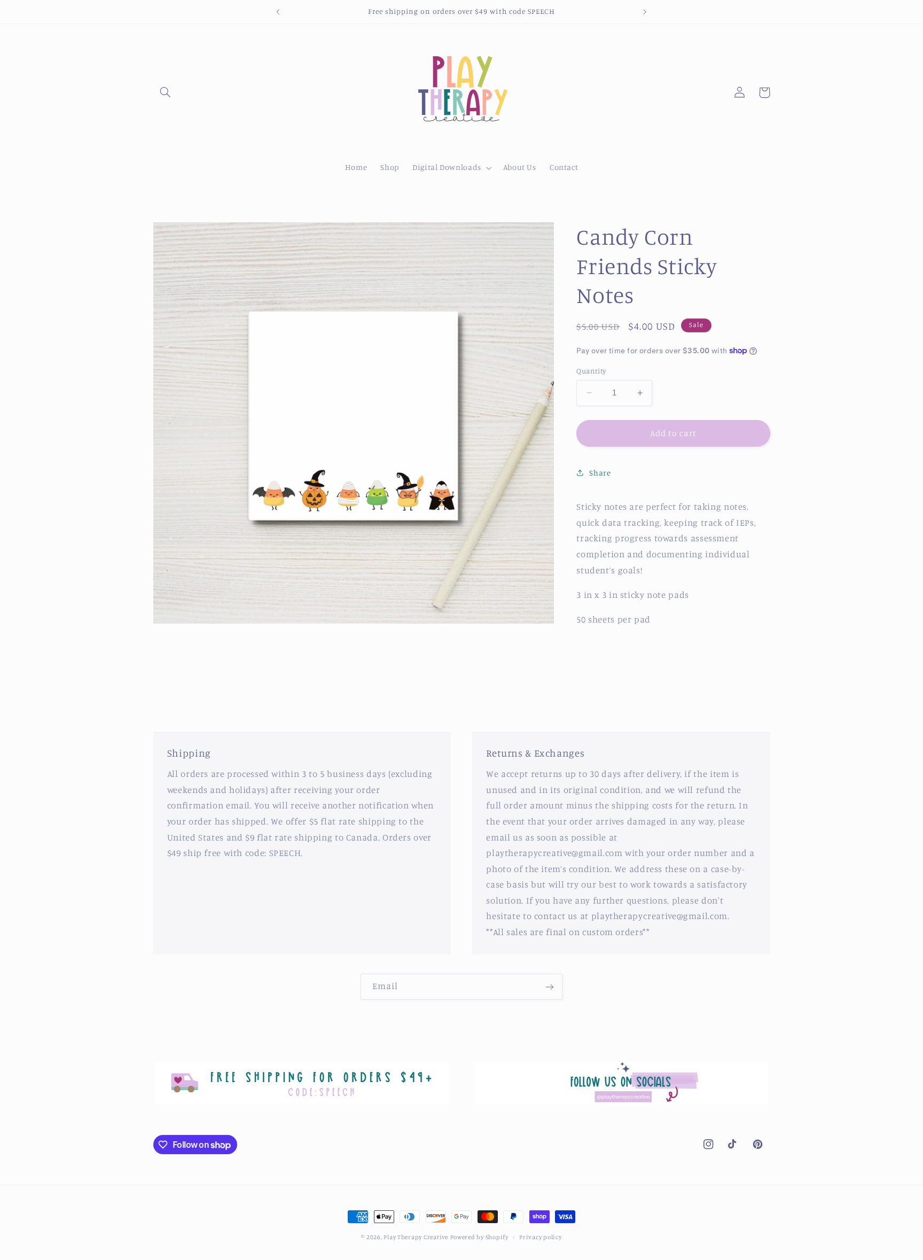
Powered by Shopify (479, 1237)
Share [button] (600, 472)
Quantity (591, 371)
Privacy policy (540, 1237)
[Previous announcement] (278, 12)
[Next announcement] (644, 12)
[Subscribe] (549, 987)
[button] (165, 92)
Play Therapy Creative (416, 1237)
